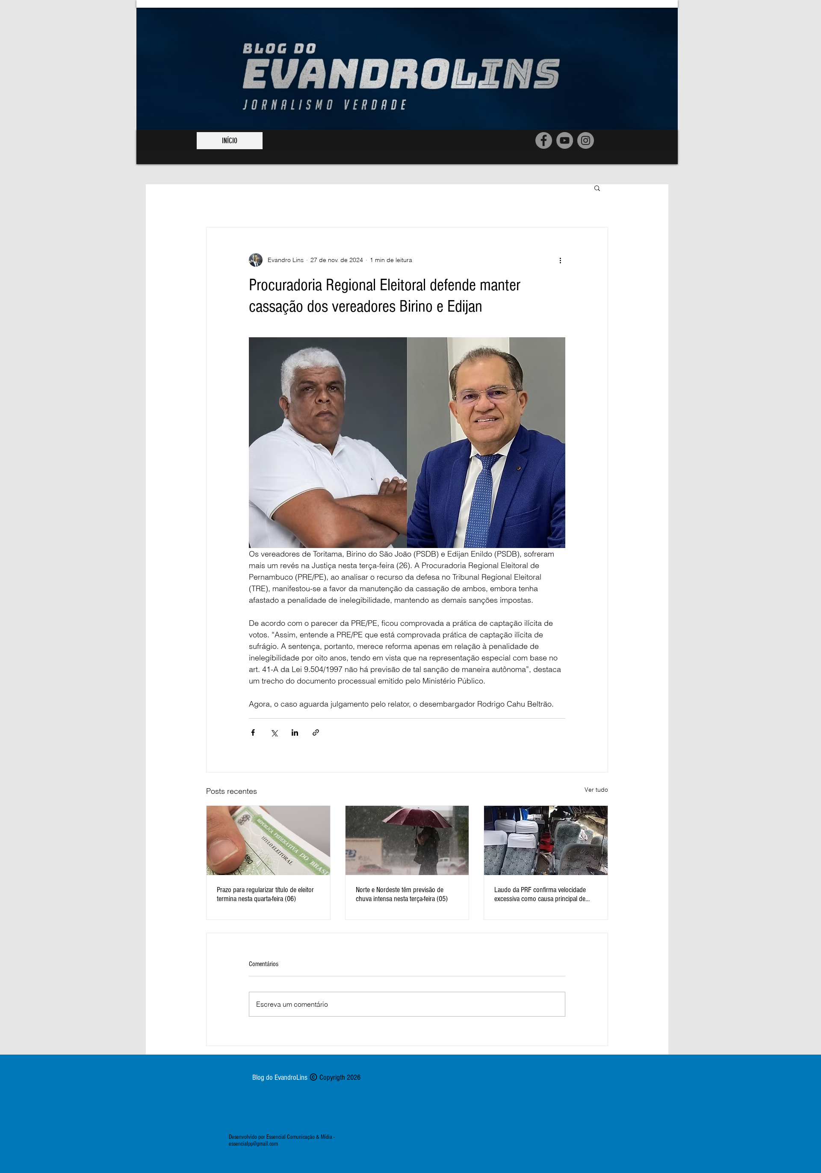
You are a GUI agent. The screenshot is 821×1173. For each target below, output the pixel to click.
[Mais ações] (560, 260)
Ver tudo (596, 789)
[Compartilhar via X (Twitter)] (274, 732)
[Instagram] (585, 140)
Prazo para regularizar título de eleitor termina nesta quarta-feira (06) (265, 894)
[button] (597, 187)
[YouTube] (564, 140)
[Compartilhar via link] (316, 732)
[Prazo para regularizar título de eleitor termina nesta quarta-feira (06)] (268, 840)
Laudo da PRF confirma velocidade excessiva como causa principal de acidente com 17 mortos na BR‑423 (541, 894)
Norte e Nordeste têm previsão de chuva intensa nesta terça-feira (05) (402, 894)
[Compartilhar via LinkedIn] (295, 732)
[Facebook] (543, 140)
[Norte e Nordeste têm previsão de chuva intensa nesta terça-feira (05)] (407, 840)
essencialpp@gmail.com (253, 1144)
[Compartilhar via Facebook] (253, 732)
